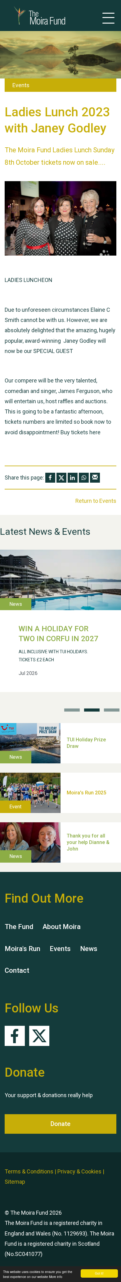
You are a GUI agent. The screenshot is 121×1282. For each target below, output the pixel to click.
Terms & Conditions (29, 1171)
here (95, 432)
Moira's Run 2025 (86, 793)
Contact (17, 970)
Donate (60, 1124)
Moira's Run (22, 949)
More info (55, 1276)
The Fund (19, 927)
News (88, 949)
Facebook (15, 1036)
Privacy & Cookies (79, 1171)
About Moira (62, 927)
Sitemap (15, 1181)
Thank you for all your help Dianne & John (88, 842)
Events (60, 949)
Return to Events (95, 501)
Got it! (99, 1273)
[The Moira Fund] (30, 15)
